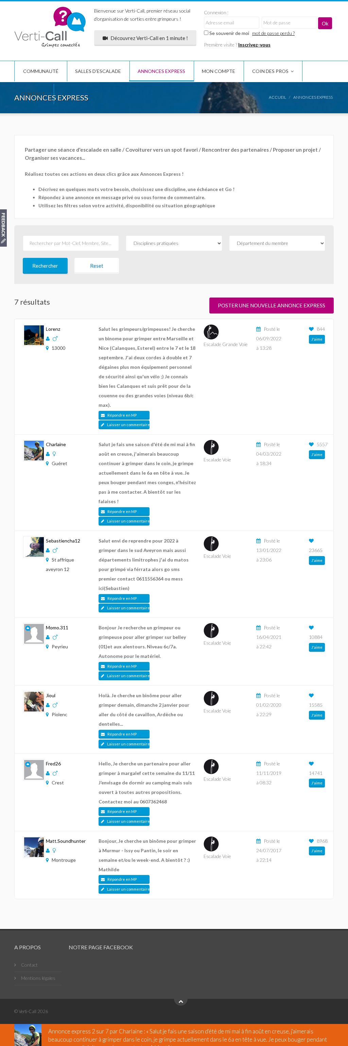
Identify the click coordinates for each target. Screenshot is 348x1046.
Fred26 (53, 763)
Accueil (277, 97)
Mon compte (218, 71)
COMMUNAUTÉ (40, 71)
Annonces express (161, 71)
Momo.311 (57, 627)
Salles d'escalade (98, 71)
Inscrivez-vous (254, 44)
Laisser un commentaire (128, 424)
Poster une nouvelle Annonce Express (271, 305)
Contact (33, 94)
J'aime (317, 339)
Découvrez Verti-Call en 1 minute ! (148, 38)
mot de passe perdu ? (273, 33)
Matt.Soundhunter (66, 841)
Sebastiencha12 (63, 541)
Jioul (50, 695)
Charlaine (56, 444)
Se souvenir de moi (228, 33)
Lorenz (53, 329)
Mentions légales (38, 978)
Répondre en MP (122, 415)
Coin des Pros (270, 71)
